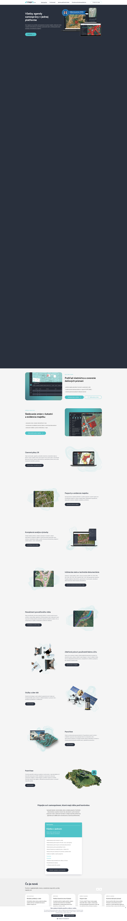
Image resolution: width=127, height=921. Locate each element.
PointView (49, 858)
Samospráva (44, 2)
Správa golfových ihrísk (63, 2)
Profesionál (52, 2)
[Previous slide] (97, 889)
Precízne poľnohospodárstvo (79, 2)
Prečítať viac (68, 912)
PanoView (49, 856)
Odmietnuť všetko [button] (70, 915)
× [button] (125, 907)
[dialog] (63, 913)
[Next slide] (100, 889)
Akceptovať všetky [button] (57, 915)
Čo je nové (31, 884)
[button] (63, 918)
